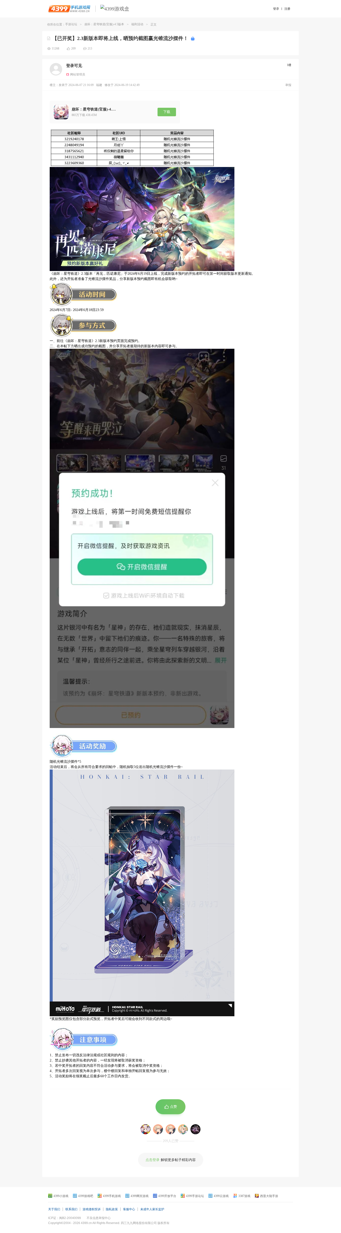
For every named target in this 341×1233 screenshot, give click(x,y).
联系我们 (71, 1209)
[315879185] (170, 1129)
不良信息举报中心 (99, 1218)
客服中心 (129, 1209)
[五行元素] (158, 1129)
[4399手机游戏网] (69, 9)
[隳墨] (195, 1129)
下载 (166, 112)
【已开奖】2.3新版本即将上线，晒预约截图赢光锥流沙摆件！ (120, 38)
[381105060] (183, 1129)
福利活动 (137, 24)
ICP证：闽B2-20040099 (64, 1218)
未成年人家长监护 (152, 1209)
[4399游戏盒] (114, 9)
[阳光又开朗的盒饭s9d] (146, 1129)
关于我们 (54, 1209)
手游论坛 (71, 24)
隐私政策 (112, 1209)
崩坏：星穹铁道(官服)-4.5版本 (104, 24)
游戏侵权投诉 (92, 1209)
